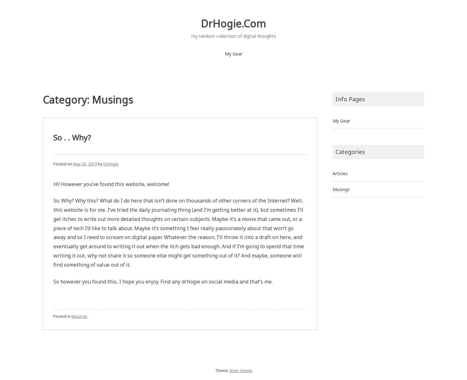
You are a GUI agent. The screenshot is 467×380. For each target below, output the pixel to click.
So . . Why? (72, 137)
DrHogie (110, 164)
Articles (340, 173)
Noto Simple (241, 370)
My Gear (233, 54)
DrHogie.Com (233, 23)
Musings (79, 316)
